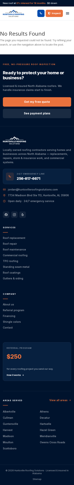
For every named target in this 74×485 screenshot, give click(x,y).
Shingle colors (12, 321)
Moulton (8, 442)
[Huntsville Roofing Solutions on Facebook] (6, 214)
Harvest (8, 430)
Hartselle (45, 423)
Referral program (13, 310)
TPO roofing (10, 261)
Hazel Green (48, 430)
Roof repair (10, 243)
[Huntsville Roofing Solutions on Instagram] (14, 214)
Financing (9, 315)
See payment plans (37, 113)
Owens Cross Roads (52, 442)
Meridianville (48, 436)
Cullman (8, 417)
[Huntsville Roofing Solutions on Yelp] (22, 214)
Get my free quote (37, 102)
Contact (8, 327)
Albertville (9, 411)
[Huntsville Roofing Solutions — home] (13, 13)
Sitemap (37, 479)
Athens (44, 411)
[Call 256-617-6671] (41, 13)
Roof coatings (11, 272)
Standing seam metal (16, 266)
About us (8, 304)
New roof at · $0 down (30, 3)
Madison (8, 436)
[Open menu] (67, 13)
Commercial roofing (15, 255)
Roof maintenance (14, 249)
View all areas (58, 400)
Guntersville (10, 423)
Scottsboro (10, 448)
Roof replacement (14, 237)
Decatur (45, 417)
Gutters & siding (13, 278)
